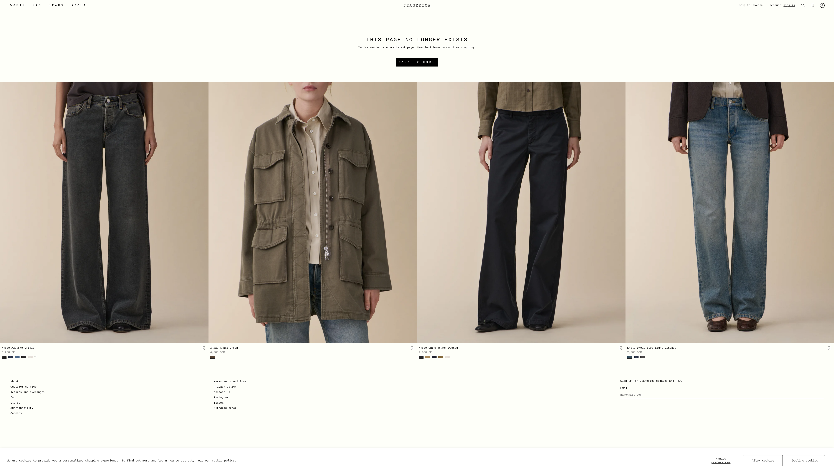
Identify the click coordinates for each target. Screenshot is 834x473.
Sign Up (374, 252)
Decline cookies (805, 460)
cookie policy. (224, 460)
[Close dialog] (496, 185)
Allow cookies (763, 460)
